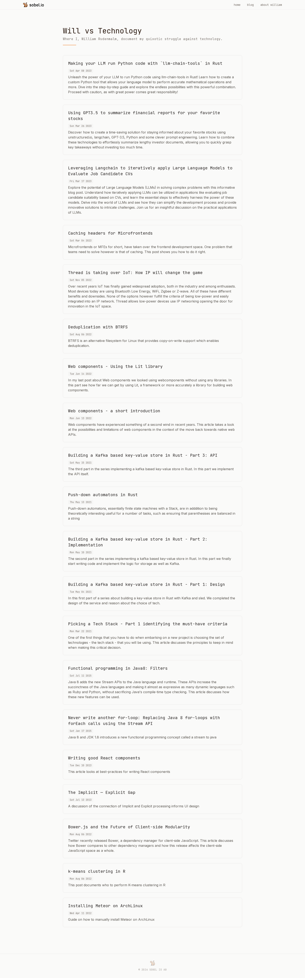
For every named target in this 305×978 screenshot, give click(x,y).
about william (271, 5)
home (237, 5)
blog (250, 5)
